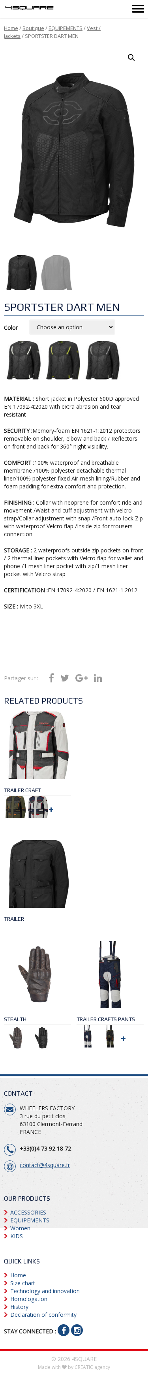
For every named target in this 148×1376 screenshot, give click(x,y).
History (19, 1306)
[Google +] (81, 678)
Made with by (74, 1367)
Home (11, 28)
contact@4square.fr (45, 1165)
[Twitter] (64, 678)
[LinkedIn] (98, 678)
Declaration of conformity (43, 1314)
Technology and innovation (45, 1291)
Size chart (22, 1283)
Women (20, 1228)
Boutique (33, 28)
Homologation (28, 1299)
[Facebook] (51, 678)
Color (11, 327)
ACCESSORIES (28, 1212)
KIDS (16, 1236)
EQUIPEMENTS (65, 28)
